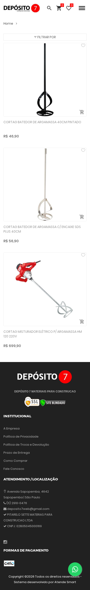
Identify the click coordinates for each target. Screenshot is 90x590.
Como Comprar (15, 461)
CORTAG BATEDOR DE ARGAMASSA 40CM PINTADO (42, 122)
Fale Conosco (13, 469)
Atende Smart (65, 582)
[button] (45, 37)
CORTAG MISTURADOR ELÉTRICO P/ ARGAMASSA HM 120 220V (42, 334)
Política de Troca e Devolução (26, 444)
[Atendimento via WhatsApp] (75, 569)
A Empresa (11, 428)
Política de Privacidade (21, 436)
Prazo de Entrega (16, 452)
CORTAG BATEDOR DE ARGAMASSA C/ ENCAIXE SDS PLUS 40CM (42, 229)
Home (8, 23)
